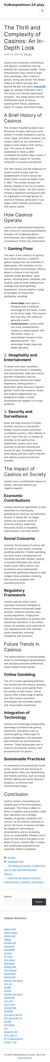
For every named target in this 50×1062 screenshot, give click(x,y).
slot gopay (9, 960)
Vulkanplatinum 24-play (24, 5)
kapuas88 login (16, 861)
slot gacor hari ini (13, 1014)
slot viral (8, 1001)
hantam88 (9, 949)
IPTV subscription (13, 1038)
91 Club (8, 956)
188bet (7, 939)
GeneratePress (25, 1057)
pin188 (7, 987)
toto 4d (8, 984)
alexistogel (9, 936)
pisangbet (9, 963)
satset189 (9, 997)
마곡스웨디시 (11, 1035)
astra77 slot (10, 1042)
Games (11, 857)
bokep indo (10, 929)
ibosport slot (10, 1031)
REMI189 (8, 1011)
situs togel (9, 1004)
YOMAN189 (10, 1008)
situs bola (9, 946)
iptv (6, 1028)
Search (7, 896)
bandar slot (10, 943)
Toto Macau (10, 970)
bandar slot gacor (13, 980)
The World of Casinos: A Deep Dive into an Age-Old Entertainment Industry (24, 869)
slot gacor (9, 1025)
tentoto (8, 953)
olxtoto (7, 990)
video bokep (10, 932)
